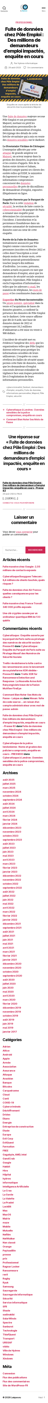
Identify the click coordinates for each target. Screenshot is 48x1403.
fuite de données (17, 116)
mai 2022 (8, 903)
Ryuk (5, 1282)
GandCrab (9, 1158)
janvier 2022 (10, 919)
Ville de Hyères (11, 1350)
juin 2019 (8, 1023)
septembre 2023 (12, 839)
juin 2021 (8, 939)
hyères (7, 1178)
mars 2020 (9, 999)
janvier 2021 (10, 959)
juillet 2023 (9, 847)
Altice (6, 1050)
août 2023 (9, 843)
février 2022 (10, 915)
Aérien (6, 1046)
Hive (5, 1170)
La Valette (8, 1198)
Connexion (9, 1373)
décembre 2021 (12, 923)
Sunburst (8, 1326)
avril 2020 (9, 995)
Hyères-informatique (27, 63)
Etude (6, 1130)
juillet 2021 (9, 935)
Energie (7, 1122)
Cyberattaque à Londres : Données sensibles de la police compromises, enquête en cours (23, 761)
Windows (8, 1354)
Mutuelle (8, 1230)
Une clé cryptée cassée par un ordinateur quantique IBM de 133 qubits (21, 617)
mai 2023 (8, 855)
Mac (5, 1210)
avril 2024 (8, 811)
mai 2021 (8, 943)
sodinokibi (8, 1314)
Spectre (7, 1322)
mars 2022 (9, 911)
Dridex (6, 1114)
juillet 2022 (9, 895)
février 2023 (10, 867)
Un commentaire (35, 67)
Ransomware (10, 1270)
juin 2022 (8, 899)
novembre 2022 (12, 879)
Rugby (6, 1278)
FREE (5, 1150)
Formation (8, 1146)
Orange (7, 1246)
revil (5, 1274)
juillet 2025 (9, 783)
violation (29, 203)
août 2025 (9, 779)
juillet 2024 (9, 807)
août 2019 (8, 1019)
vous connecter (24, 531)
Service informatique (15, 1302)
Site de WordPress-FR (15, 1385)
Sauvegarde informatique (18, 1294)
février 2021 (10, 955)
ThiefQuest (9, 1334)
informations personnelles (18, 393)
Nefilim (7, 1234)
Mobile (6, 1226)
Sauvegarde (10, 1290)
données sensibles (17, 140)
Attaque (7, 1074)
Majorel (7, 156)
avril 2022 (8, 907)
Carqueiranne (11, 1090)
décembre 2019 (12, 1007)
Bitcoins (7, 1086)
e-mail (31, 286)
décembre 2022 (12, 875)
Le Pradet (8, 1202)
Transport (8, 1338)
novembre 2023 (12, 831)
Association (9, 1066)
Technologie (10, 1330)
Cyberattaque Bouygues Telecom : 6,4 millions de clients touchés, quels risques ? (24, 580)
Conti (6, 1098)
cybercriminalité (12, 209)
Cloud (6, 1094)
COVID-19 (8, 1102)
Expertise (8, 299)
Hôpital (7, 1174)
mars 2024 (9, 815)
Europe (7, 1134)
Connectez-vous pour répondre (18, 503)
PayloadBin (9, 1250)
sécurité (7, 206)
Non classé (9, 1242)
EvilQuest (8, 1142)
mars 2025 (9, 787)
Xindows (8, 1358)
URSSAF (7, 1342)
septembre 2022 (12, 887)
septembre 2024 (12, 799)
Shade (6, 1310)
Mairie (6, 1218)
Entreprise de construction (18, 1126)
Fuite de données (32, 390)
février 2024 (10, 819)
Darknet (26, 387)
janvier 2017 (10, 1031)
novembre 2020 (12, 967)
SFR (5, 1306)
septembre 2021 (12, 927)
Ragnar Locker (11, 1266)
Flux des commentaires (16, 1381)
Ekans (6, 1118)
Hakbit (6, 1166)
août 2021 (8, 931)
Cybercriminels (12, 1106)
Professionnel (24, 22)
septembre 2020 (12, 975)
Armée (7, 1062)
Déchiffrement (11, 1110)
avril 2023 (8, 859)
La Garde (8, 1194)
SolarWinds (9, 1318)
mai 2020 (8, 991)
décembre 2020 (12, 963)
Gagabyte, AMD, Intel (15, 1154)
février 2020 (10, 1003)
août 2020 (9, 979)
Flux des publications (15, 1377)
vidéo (6, 1346)
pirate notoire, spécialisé (21, 303)
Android (7, 1054)
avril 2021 (8, 947)
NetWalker (9, 1238)
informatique (10, 1182)
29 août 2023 (14, 67)
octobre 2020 (11, 971)
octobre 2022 (10, 883)
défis (32, 343)
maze (6, 1222)
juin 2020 (8, 987)
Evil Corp (8, 1138)
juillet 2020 (9, 983)
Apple (6, 1058)
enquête (19, 390)
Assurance (9, 1070)
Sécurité (8, 1298)
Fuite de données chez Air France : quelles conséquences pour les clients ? (22, 594)
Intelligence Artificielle (16, 1186)
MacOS (7, 1214)
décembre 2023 (12, 827)
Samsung (8, 1286)
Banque (7, 1082)
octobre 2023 (10, 835)
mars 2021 (9, 951)
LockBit (7, 1206)
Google (7, 1162)
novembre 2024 (12, 791)
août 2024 (9, 803)
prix (5, 1258)
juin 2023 (8, 851)
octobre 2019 (10, 1015)
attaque (7, 153)
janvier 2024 (10, 823)
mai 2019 (8, 1027)
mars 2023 (9, 863)
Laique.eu (16, 1397)
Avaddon (8, 1078)
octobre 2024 (10, 795)
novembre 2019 (12, 1011)
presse (7, 1254)
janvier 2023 (10, 871)
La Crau (7, 1190)
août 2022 (8, 891)
